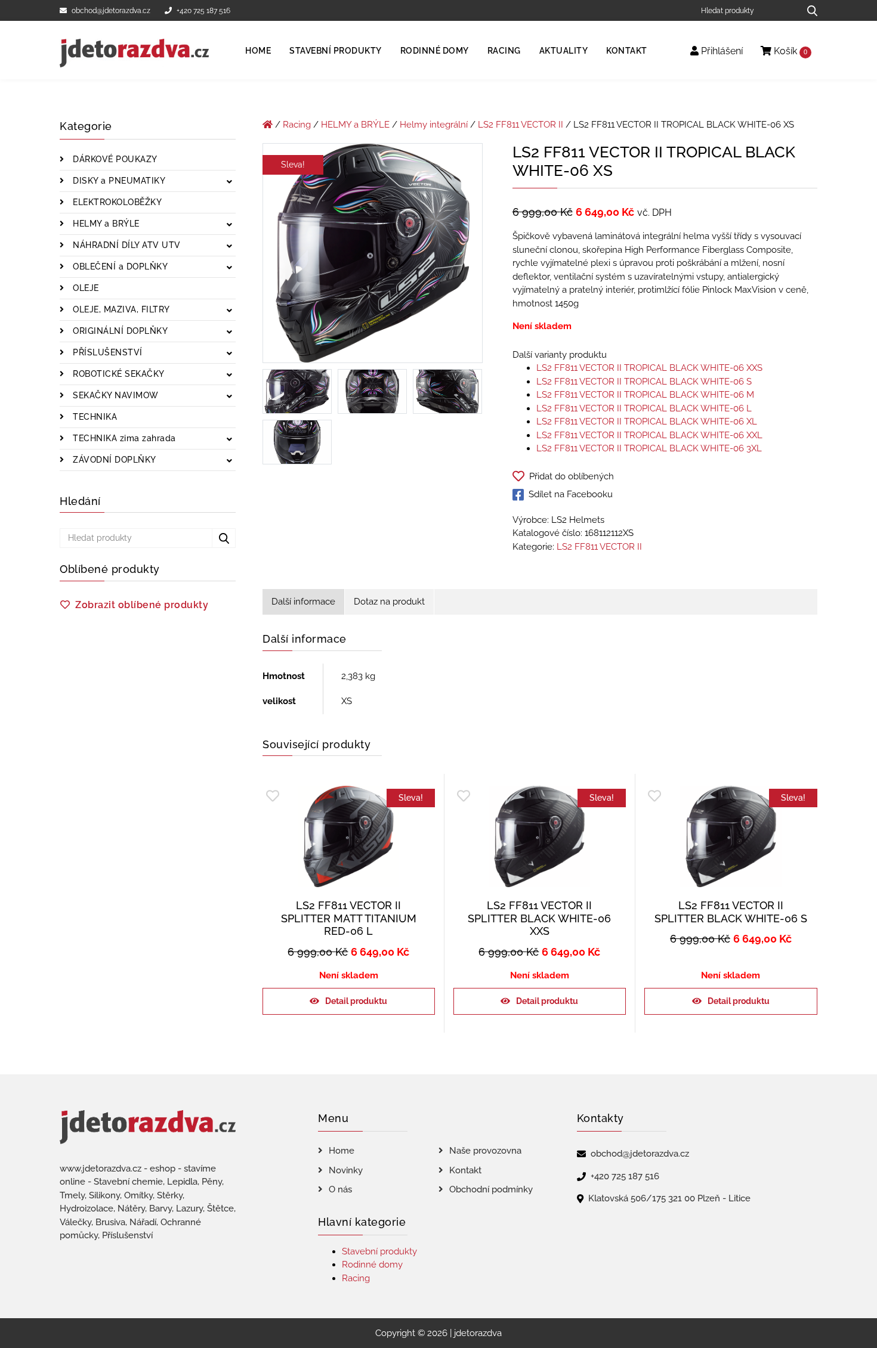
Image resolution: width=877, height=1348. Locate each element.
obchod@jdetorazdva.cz (111, 11)
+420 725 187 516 (203, 11)
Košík (789, 51)
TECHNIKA (94, 417)
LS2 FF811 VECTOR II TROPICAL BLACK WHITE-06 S (644, 381)
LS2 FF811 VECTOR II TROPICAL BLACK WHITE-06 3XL (649, 448)
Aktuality (563, 50)
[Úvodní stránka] (268, 124)
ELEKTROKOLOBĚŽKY (116, 202)
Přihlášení (721, 51)
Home (258, 50)
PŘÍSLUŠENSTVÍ (106, 352)
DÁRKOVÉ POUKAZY (114, 159)
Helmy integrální (434, 124)
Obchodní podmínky (491, 1189)
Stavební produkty (335, 50)
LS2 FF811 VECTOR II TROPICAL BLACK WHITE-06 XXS (649, 367)
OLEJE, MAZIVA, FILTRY (120, 309)
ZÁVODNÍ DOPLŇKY (113, 459)
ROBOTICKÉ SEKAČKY (117, 374)
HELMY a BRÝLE (105, 223)
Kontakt (626, 50)
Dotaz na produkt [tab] (389, 601)
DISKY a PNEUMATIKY (118, 180)
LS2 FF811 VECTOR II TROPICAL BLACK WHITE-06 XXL (649, 435)
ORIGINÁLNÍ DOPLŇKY (119, 331)
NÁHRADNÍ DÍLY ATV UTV (125, 245)
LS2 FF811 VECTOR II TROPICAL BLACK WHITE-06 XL (646, 421)
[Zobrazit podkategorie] (229, 182)
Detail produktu (356, 1001)
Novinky (346, 1170)
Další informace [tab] (303, 601)
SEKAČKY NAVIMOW (114, 395)
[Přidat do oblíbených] (273, 796)
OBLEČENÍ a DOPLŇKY (119, 266)
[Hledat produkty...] (808, 10)
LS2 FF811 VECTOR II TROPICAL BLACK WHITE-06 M (645, 394)
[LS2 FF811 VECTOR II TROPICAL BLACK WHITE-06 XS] (373, 255)
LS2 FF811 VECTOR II (520, 124)
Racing (504, 50)
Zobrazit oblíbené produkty (141, 605)
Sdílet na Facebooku (571, 494)
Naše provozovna (485, 1150)
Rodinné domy (434, 50)
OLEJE (84, 288)
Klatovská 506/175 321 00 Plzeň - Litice (669, 1198)
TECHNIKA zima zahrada (123, 438)
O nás (340, 1189)
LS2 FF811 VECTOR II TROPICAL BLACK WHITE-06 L (644, 408)
